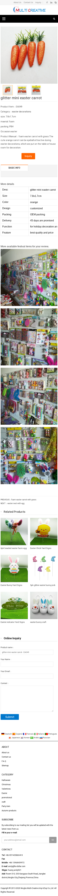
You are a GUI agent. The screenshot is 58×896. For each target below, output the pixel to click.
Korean (26, 738)
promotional (7, 797)
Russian (46, 738)
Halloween (6, 780)
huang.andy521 (14, 870)
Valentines (6, 789)
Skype (55, 2)
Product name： (7, 647)
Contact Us (28, 2)
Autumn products (9, 811)
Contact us (6, 757)
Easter (4, 793)
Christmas (6, 784)
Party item (6, 806)
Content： (5, 683)
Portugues (52, 734)
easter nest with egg (15, 503)
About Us (17, 2)
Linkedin (51, 2)
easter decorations (21, 111)
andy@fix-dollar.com (16, 866)
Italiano (41, 734)
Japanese (15, 738)
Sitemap (5, 766)
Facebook (47, 2)
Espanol (19, 734)
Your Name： (6, 659)
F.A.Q (4, 761)
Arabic (36, 738)
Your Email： (6, 671)
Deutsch (8, 734)
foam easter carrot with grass (23, 500)
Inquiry (38, 2)
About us (5, 752)
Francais (30, 734)
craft (4, 802)
